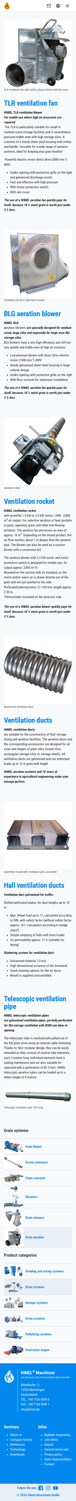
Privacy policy (53, 1454)
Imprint (48, 1444)
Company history (21, 1440)
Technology (17, 1449)
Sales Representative (58, 1459)
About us (16, 1435)
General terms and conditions (58, 1449)
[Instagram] (48, 1488)
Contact (49, 1464)
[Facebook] (40, 1488)
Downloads (17, 1454)
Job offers (51, 1440)
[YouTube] (55, 1488)
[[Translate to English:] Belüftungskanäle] (38, 670)
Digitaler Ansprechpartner (58, 1435)
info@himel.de (30, 1409)
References (17, 1444)
